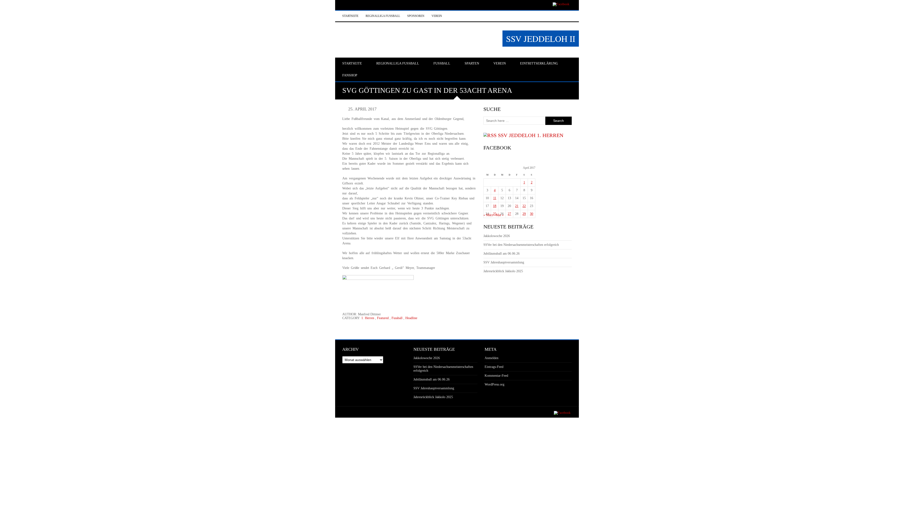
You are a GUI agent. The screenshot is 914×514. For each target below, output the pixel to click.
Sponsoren (415, 16)
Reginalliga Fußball (383, 16)
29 (524, 214)
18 (494, 206)
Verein (437, 16)
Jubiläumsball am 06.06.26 (501, 253)
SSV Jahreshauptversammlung (503, 262)
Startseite (350, 16)
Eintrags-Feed (494, 367)
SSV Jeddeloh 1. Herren (530, 135)
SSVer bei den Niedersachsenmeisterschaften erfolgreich (521, 245)
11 (494, 198)
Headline (411, 318)
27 (509, 214)
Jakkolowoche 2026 (496, 236)
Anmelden (491, 358)
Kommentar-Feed (496, 375)
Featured (383, 318)
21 (516, 206)
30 (531, 214)
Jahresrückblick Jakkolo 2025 (503, 271)
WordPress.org (494, 384)
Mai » (500, 215)
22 (524, 206)
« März (488, 215)
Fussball (397, 318)
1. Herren (367, 318)
